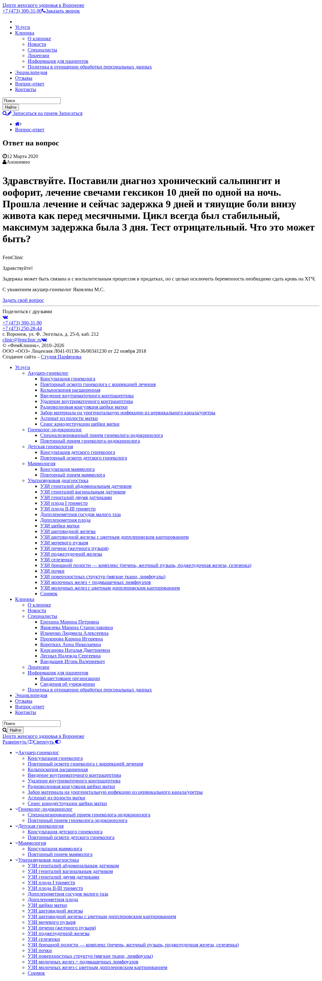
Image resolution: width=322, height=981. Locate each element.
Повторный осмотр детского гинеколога (83, 458)
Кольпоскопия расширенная (70, 390)
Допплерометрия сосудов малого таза (80, 514)
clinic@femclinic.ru (22, 339)
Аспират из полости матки (69, 418)
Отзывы (23, 78)
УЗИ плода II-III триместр (68, 508)
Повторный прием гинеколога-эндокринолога (90, 441)
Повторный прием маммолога (72, 474)
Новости (37, 44)
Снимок (49, 593)
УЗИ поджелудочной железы (71, 554)
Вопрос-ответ (29, 83)
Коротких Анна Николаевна (70, 644)
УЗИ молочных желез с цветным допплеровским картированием (110, 588)
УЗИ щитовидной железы (68, 531)
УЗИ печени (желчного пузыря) (74, 548)
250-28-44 (22, 328)
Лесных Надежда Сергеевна (70, 655)
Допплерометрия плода (65, 520)
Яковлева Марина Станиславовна (76, 627)
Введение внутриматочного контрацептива (87, 395)
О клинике (39, 38)
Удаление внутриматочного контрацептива (86, 401)
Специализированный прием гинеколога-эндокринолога (101, 435)
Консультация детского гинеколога (77, 452)
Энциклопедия (31, 72)
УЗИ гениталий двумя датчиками (76, 497)
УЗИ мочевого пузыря (64, 542)
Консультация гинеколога (67, 378)
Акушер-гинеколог (48, 373)
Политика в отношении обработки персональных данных (90, 66)
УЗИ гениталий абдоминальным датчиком (85, 486)
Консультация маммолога (67, 469)
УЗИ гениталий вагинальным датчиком (82, 491)
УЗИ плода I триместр (64, 503)
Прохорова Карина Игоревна (71, 638)
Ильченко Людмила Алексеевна (74, 633)
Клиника (24, 32)
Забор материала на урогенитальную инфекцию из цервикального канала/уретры (127, 412)
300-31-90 (22, 11)
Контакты (25, 89)
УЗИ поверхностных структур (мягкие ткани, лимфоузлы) (102, 576)
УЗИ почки (52, 571)
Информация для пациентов (58, 61)
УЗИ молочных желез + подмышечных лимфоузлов (95, 582)
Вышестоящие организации (70, 678)
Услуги (22, 27)
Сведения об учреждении (67, 684)
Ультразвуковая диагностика (58, 480)
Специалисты (42, 49)
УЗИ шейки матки (60, 525)
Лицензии (38, 55)
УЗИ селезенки (56, 559)
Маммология (41, 463)
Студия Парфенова (61, 356)
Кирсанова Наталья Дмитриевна (75, 650)
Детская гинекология (50, 446)
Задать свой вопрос (23, 300)
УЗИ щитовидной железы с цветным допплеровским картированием (114, 537)
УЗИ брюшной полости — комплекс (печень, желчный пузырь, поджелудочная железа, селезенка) (145, 565)
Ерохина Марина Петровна (69, 621)
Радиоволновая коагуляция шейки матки (84, 407)
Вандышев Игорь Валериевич (72, 661)
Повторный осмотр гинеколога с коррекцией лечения (98, 384)
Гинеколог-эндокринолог (55, 429)
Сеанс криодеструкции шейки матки (79, 424)
